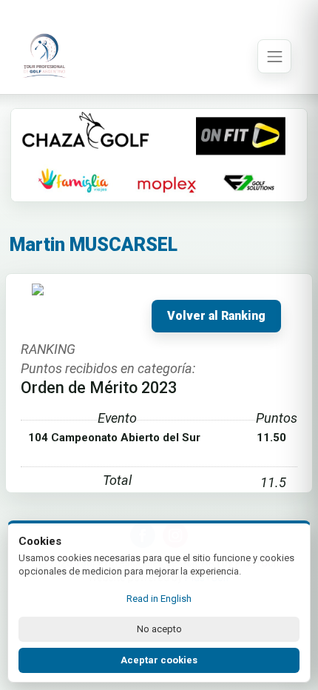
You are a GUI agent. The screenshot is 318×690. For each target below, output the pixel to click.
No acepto (159, 628)
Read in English (159, 598)
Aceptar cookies (159, 660)
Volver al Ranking (216, 316)
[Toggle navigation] (274, 56)
